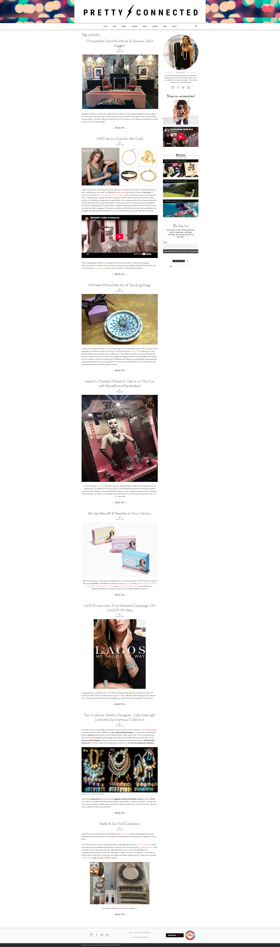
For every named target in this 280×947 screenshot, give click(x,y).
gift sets (127, 583)
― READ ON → (119, 128)
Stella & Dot (125, 834)
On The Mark (142, 845)
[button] (195, 26)
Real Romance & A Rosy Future (102, 586)
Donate (155, 26)
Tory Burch (94, 743)
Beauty (124, 26)
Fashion (134, 26)
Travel (145, 26)
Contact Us (137, 932)
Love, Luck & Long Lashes (127, 586)
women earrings (100, 268)
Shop (114, 26)
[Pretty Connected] (140, 11)
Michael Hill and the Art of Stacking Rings (120, 285)
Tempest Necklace (146, 847)
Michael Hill (134, 351)
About (174, 26)
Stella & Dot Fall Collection (119, 824)
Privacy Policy (146, 932)
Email (165, 242)
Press (165, 26)
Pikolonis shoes (120, 192)
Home (105, 26)
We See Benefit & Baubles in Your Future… (120, 513)
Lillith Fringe (86, 858)
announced (101, 486)
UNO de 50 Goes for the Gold (120, 139)
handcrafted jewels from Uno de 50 (110, 195)
